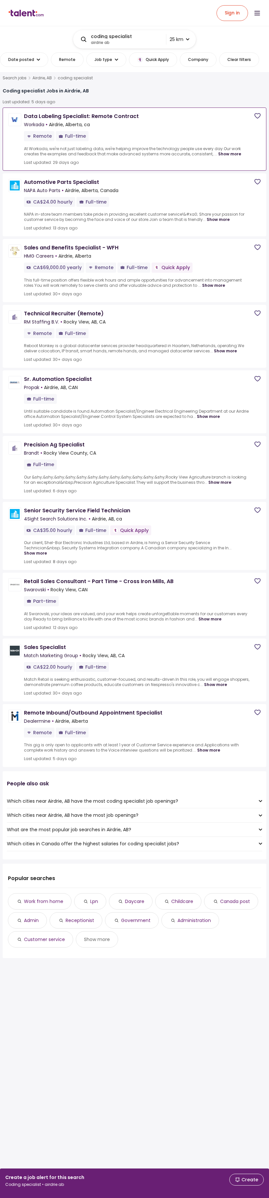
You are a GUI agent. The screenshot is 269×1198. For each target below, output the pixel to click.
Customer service (44, 939)
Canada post (235, 901)
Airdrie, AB (42, 78)
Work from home (43, 901)
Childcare (182, 901)
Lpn (94, 901)
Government (136, 920)
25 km (176, 39)
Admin (31, 920)
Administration (194, 920)
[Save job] (257, 116)
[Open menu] (257, 13)
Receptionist (80, 920)
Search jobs (15, 78)
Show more (229, 154)
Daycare (134, 901)
